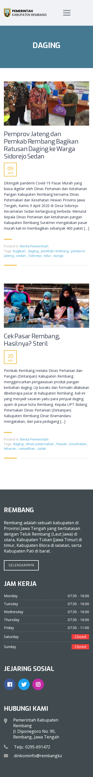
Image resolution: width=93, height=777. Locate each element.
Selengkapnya (21, 565)
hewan (62, 444)
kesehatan (78, 444)
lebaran (10, 448)
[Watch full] (46, 103)
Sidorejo (35, 255)
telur (48, 255)
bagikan (19, 251)
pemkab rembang (55, 251)
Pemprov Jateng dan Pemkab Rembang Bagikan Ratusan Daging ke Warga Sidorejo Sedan (41, 145)
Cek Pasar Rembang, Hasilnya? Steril (32, 340)
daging (33, 251)
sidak (41, 448)
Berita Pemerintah (34, 246)
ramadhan (27, 448)
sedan (21, 255)
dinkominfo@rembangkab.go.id (44, 756)
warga (58, 255)
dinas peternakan (40, 444)
